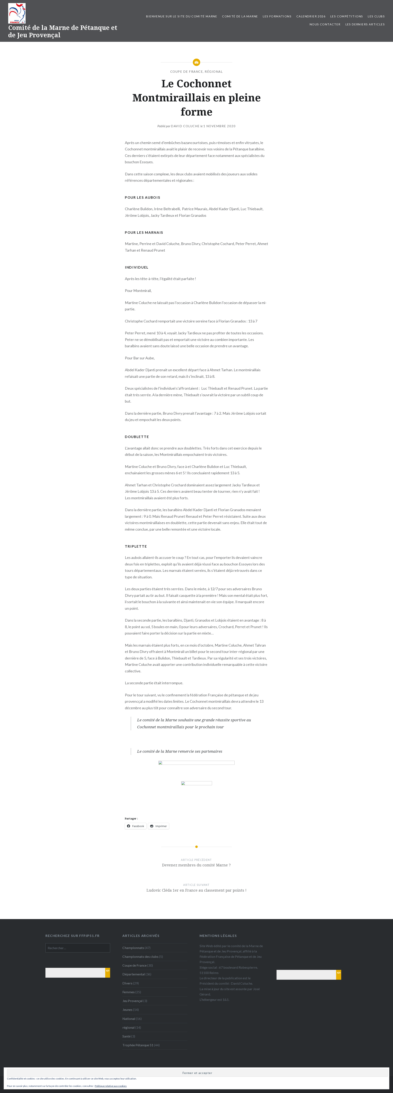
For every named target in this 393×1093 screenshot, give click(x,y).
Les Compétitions (346, 16)
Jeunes (127, 1009)
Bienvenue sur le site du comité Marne (181, 16)
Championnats (133, 948)
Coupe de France (186, 71)
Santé (126, 1036)
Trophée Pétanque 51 (137, 1045)
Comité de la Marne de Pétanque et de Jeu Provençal (62, 31)
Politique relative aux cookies (111, 1085)
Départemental (133, 974)
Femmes (128, 992)
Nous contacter (325, 24)
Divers (127, 983)
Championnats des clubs (140, 956)
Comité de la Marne (240, 16)
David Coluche (185, 126)
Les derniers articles (365, 24)
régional (214, 71)
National (128, 1018)
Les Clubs (376, 16)
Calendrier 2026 (310, 16)
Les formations (277, 16)
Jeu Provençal (132, 1001)
